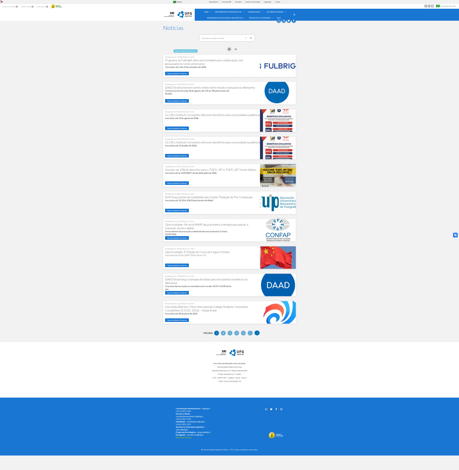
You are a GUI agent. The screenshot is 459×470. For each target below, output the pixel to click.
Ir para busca (41, 7)
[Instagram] (284, 21)
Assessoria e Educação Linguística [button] (225, 18)
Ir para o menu (26, 7)
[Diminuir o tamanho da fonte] (429, 6)
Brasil (179, 2)
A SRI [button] (206, 12)
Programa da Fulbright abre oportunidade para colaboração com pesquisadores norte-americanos (204, 61)
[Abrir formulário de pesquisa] (294, 14)
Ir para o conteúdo (9, 7)
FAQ (279, 18)
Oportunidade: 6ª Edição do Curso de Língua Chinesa (197, 252)
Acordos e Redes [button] (275, 12)
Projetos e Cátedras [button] (259, 18)
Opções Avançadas (246, 38)
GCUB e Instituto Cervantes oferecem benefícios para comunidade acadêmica (212, 115)
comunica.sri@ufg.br (195, 435)
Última (257, 332)
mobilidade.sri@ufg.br (196, 421)
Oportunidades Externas (177, 73)
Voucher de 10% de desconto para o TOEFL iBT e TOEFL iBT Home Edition (210, 169)
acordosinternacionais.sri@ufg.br (189, 416)
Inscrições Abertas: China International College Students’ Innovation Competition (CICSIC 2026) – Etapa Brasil (206, 308)
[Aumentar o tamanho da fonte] (425, 6)
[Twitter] (289, 21)
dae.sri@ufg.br (182, 429)
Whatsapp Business (184, 437)
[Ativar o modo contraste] (432, 6)
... (250, 333)
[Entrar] (2, 2)
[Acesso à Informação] (56, 6)
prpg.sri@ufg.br (204, 432)
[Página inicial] (169, 16)
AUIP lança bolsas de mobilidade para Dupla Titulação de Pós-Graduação (209, 197)
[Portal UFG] (185, 17)
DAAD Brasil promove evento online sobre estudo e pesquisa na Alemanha (210, 87)
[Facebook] (294, 21)
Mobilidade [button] (254, 12)
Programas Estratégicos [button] (228, 12)
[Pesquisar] (251, 38)
